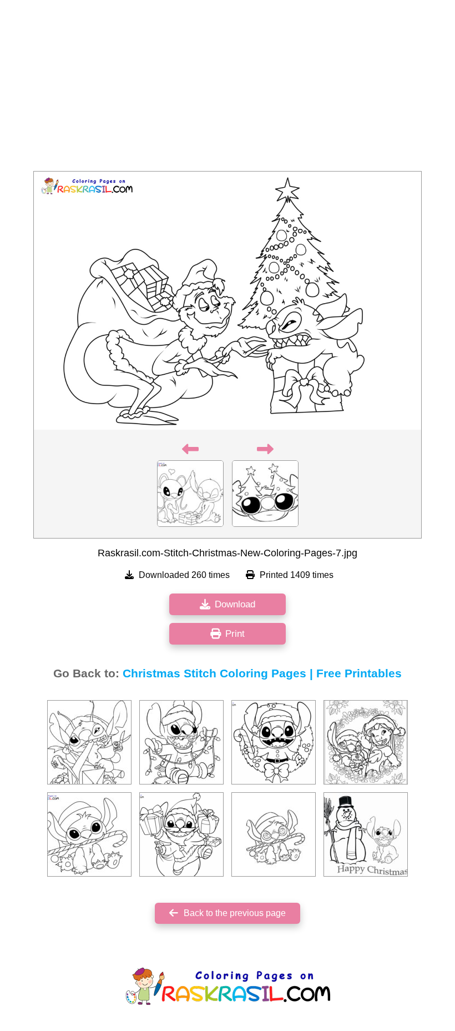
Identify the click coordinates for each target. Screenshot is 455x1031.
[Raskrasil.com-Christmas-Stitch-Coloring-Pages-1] (273, 742)
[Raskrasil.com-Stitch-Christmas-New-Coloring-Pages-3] (89, 742)
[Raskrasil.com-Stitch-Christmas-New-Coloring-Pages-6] (89, 834)
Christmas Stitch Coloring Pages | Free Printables (262, 673)
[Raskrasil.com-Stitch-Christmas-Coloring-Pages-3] (365, 742)
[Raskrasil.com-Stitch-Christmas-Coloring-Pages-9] (273, 834)
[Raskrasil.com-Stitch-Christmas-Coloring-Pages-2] (181, 742)
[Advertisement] (227, 89)
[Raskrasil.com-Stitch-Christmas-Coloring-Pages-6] (365, 834)
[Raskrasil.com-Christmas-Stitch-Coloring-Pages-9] (181, 834)
